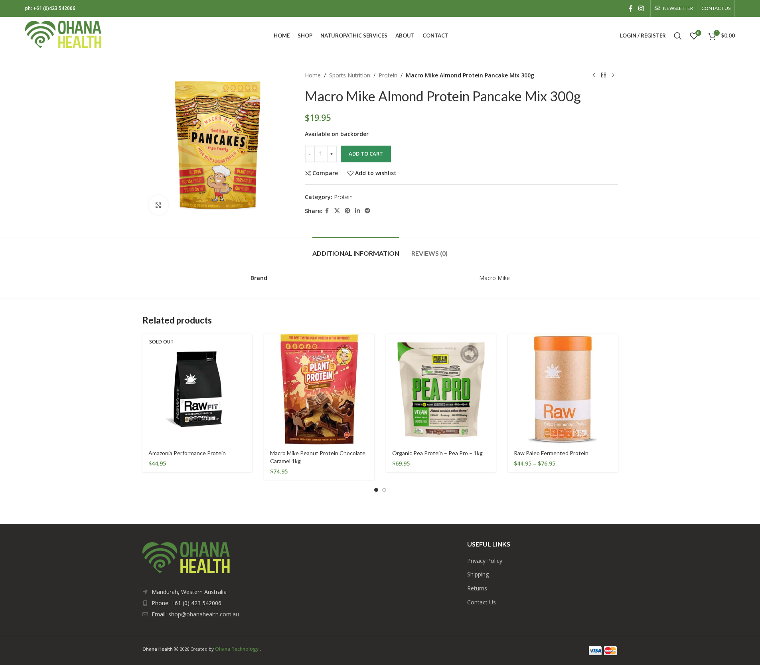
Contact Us (481, 602)
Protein (388, 75)
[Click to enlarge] (158, 205)
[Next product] (613, 75)
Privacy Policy (484, 560)
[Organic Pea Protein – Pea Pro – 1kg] (441, 389)
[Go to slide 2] (384, 490)
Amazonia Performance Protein (187, 453)
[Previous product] (594, 75)
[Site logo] (63, 35)
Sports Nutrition (349, 75)
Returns (477, 588)
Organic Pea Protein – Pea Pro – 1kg (437, 453)
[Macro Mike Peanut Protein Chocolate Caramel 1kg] (319, 389)
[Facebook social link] (631, 8)
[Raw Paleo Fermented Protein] (563, 389)
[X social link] (337, 210)
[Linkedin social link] (357, 210)
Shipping (478, 574)
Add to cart (366, 153)
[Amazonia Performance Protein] (197, 389)
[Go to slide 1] (376, 490)
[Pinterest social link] (347, 210)
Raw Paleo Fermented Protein (551, 453)
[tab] (355, 249)
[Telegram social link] (367, 210)
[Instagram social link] (641, 8)
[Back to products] (603, 75)
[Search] (678, 36)
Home (313, 75)
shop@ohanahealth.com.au (203, 614)
